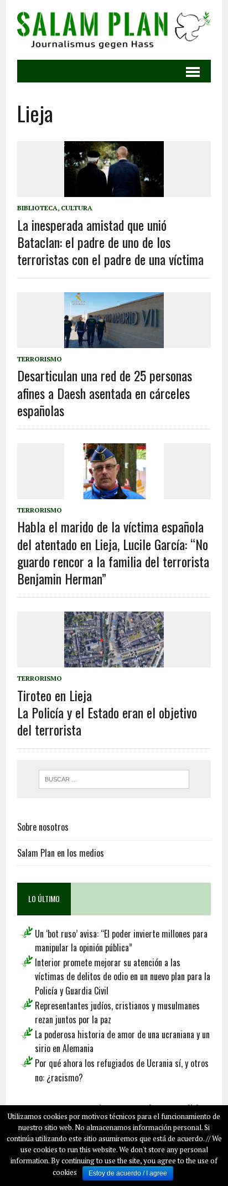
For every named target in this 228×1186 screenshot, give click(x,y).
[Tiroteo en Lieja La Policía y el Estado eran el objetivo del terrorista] (114, 660)
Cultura (76, 208)
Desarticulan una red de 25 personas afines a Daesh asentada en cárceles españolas (104, 392)
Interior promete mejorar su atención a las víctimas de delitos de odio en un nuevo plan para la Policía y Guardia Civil (122, 976)
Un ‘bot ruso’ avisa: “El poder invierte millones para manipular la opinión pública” (121, 941)
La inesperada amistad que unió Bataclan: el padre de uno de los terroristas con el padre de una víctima (110, 242)
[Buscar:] (114, 778)
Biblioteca (37, 208)
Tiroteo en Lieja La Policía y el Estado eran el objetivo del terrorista (107, 712)
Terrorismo (39, 359)
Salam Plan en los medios (60, 852)
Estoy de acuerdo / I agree (128, 1173)
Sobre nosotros (43, 826)
